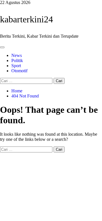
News (16, 55)
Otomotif (19, 70)
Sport (16, 65)
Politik (17, 60)
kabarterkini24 (26, 19)
